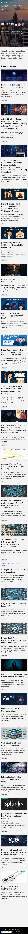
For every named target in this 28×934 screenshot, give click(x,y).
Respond (19, 5)
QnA (2, 6)
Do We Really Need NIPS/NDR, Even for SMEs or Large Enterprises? (13, 640)
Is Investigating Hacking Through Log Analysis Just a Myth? (12, 779)
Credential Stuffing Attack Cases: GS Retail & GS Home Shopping (13, 466)
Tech (8, 5)
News (6, 6)
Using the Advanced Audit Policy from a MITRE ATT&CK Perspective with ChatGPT (13, 852)
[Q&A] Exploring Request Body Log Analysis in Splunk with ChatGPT (14, 815)
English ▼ (5, 10)
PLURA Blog (6, 2)
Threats (13, 5)
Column (3, 5)
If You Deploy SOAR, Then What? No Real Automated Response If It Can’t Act (12, 352)
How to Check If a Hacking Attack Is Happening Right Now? (12, 315)
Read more (4, 100)
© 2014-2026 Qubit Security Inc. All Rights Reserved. (14, 930)
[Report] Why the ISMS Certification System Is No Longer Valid (12, 245)
